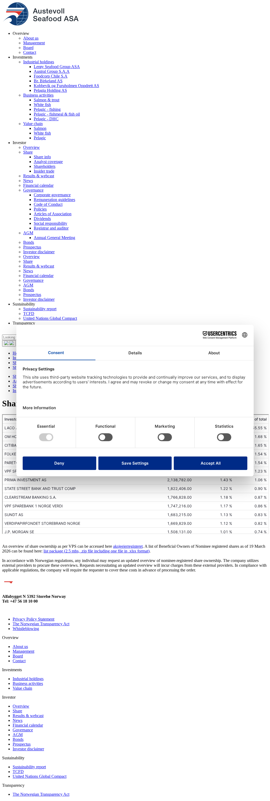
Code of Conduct (48, 204)
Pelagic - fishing (47, 109)
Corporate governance (52, 195)
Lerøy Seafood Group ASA (57, 66)
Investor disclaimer (39, 252)
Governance (33, 190)
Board (28, 47)
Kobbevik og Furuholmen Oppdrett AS (66, 85)
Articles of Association (52, 214)
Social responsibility (50, 223)
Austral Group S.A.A (52, 71)
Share (28, 152)
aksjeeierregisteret (128, 546)
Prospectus (32, 247)
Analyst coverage (48, 161)
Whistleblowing (26, 628)
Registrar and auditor (51, 228)
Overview (31, 147)
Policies (40, 209)
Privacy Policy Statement (33, 619)
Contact (29, 52)
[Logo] (40, 24)
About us (30, 38)
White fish (42, 104)
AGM (28, 233)
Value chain (33, 123)
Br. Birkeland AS (48, 81)
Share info (42, 157)
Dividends (42, 218)
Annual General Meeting (54, 237)
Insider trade (44, 171)
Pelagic (40, 138)
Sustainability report (39, 309)
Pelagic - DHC (46, 119)
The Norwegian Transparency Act (41, 624)
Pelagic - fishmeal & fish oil (57, 114)
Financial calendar (38, 185)
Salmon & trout (46, 100)
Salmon (40, 128)
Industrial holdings (38, 62)
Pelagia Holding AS (50, 90)
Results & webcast (38, 176)
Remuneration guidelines (54, 199)
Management (34, 43)
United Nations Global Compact (50, 318)
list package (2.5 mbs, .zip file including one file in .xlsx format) (97, 551)
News (28, 180)
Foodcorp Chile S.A (51, 76)
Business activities (38, 95)
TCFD (28, 313)
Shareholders (44, 166)
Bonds (28, 242)
